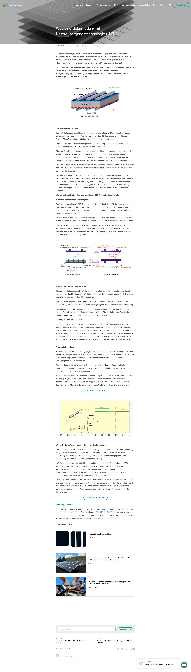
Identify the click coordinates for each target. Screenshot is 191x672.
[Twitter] (122, 649)
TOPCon (110, 512)
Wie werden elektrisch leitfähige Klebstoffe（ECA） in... (114, 641)
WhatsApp (180, 5)
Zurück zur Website (63, 648)
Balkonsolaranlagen (64, 515)
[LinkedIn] (127, 649)
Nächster (99, 638)
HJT (101, 512)
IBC (96, 512)
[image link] (5, 5)
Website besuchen (95, 497)
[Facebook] (118, 649)
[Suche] (170, 5)
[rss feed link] (134, 649)
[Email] (132, 649)
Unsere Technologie (95, 390)
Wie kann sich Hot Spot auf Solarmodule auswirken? (73, 641)
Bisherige (60, 638)
